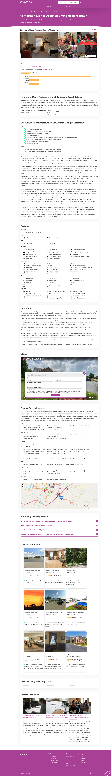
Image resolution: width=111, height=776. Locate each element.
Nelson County (37, 11)
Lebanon (72, 685)
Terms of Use (44, 391)
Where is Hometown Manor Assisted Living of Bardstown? (36, 525)
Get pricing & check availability (37, 375)
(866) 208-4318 (51, 69)
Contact (68, 6)
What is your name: (32, 378)
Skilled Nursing (50, 6)
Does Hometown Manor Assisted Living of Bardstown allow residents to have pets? (43, 530)
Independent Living (41, 6)
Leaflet (85, 508)
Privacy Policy (84, 762)
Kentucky (32, 11)
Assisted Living (23, 6)
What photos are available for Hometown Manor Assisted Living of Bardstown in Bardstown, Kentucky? (49, 534)
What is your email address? (34, 382)
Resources (58, 6)
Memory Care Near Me (71, 760)
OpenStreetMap (90, 508)
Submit (55, 395)
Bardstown (43, 11)
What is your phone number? (34, 387)
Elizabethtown (50, 685)
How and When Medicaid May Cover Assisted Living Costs (32, 716)
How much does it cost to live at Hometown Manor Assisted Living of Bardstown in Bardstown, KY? (47, 521)
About (63, 6)
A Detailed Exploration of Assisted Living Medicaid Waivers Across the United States (57, 716)
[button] (61, 498)
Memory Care (32, 6)
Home (21, 11)
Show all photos (91, 56)
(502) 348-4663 (37, 67)
